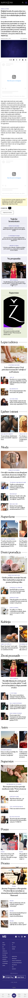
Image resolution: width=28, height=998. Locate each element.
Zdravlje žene (5, 9)
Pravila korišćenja (16, 960)
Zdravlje (4, 951)
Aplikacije (14, 964)
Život (3, 949)
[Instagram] (22, 936)
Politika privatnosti (17, 962)
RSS (13, 966)
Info (3, 942)
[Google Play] (8, 977)
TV (12, 944)
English (14, 946)
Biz (3, 946)
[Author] (14, 311)
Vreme (13, 949)
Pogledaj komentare (7, 212)
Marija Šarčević (8, 329)
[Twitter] (19, 936)
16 (9, 208)
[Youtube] (25, 936)
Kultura (4, 955)
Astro (21, 750)
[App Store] (19, 977)
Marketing (14, 956)
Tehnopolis (5, 961)
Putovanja (5, 953)
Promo (14, 886)
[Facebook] (16, 936)
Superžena (5, 957)
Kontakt (14, 969)
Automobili (5, 963)
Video (13, 942)
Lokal (3, 965)
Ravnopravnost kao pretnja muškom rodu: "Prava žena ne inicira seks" (12, 332)
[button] (12, 285)
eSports (4, 959)
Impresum (14, 958)
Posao (3, 852)
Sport (3, 944)
